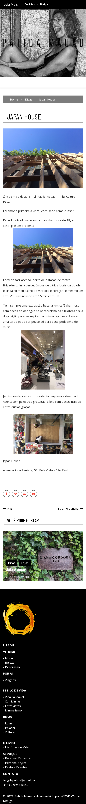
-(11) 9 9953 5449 (15, 785)
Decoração (12, 667)
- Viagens (9, 680)
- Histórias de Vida (16, 747)
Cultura (70, 196)
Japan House (11, 461)
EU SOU (8, 645)
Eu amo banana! (68, 508)
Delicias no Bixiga (36, 3)
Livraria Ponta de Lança (26, 569)
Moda (9, 658)
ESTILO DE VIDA (14, 690)
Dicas (6, 202)
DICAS (7, 717)
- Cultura (9, 732)
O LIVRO (9, 743)
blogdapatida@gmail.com (20, 780)
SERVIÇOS (10, 754)
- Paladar (9, 728)
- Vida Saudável (13, 697)
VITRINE (9, 651)
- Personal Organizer (17, 758)
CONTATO (10, 774)
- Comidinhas (12, 701)
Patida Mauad (46, 196)
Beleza (9, 662)
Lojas (25, 563)
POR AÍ (8, 673)
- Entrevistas (12, 706)
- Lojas (7, 723)
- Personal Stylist (14, 763)
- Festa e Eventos (15, 767)
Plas (10, 508)
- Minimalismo (12, 710)
